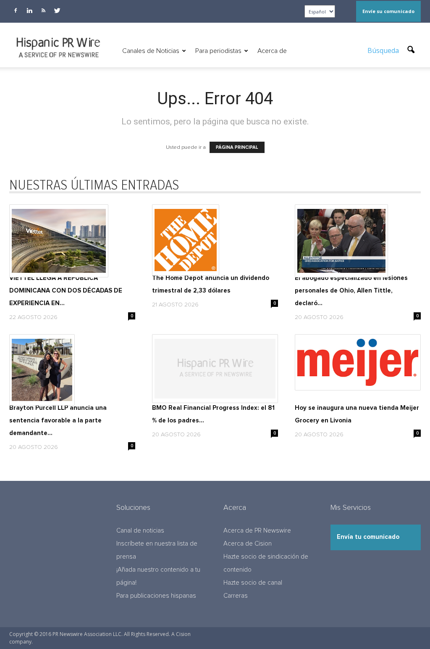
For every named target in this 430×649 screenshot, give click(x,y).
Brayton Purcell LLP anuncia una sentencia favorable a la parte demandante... (58, 420)
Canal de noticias (140, 531)
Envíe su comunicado (388, 11)
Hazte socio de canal (252, 583)
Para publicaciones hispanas (156, 596)
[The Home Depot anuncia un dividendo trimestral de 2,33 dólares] (215, 240)
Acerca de (272, 50)
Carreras (235, 596)
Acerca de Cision (247, 544)
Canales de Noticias (150, 50)
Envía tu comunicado (368, 537)
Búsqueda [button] (384, 50)
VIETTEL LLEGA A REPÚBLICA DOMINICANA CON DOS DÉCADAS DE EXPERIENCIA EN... (65, 290)
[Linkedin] (29, 10)
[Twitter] (57, 10)
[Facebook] (15, 10)
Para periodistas (218, 50)
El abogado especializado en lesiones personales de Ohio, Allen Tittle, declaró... (351, 290)
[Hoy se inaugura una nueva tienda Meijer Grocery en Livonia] (358, 362)
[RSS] (43, 10)
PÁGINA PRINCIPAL (237, 147)
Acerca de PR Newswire (257, 531)
